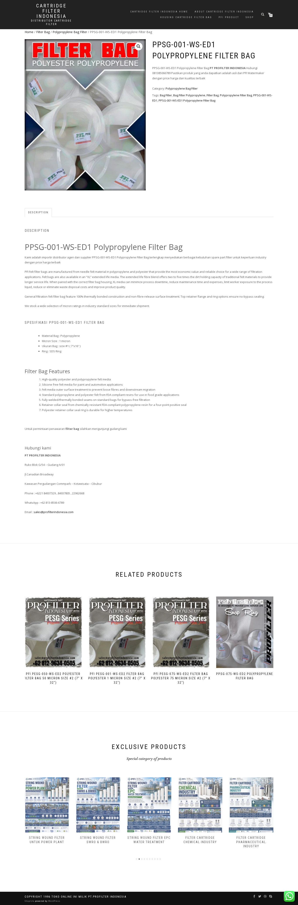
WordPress (54, 901)
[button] (138, 46)
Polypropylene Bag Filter (70, 32)
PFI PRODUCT (229, 17)
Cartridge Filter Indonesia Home (159, 11)
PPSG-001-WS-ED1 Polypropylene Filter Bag (187, 100)
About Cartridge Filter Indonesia (224, 11)
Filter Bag (43, 32)
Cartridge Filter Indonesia (51, 11)
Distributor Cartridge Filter (51, 22)
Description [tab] (38, 212)
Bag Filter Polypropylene (189, 95)
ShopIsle (30, 901)
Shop (250, 17)
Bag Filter (166, 95)
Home (29, 32)
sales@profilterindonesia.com (54, 512)
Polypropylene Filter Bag (236, 95)
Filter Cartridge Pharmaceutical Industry (200, 842)
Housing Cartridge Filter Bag (186, 17)
